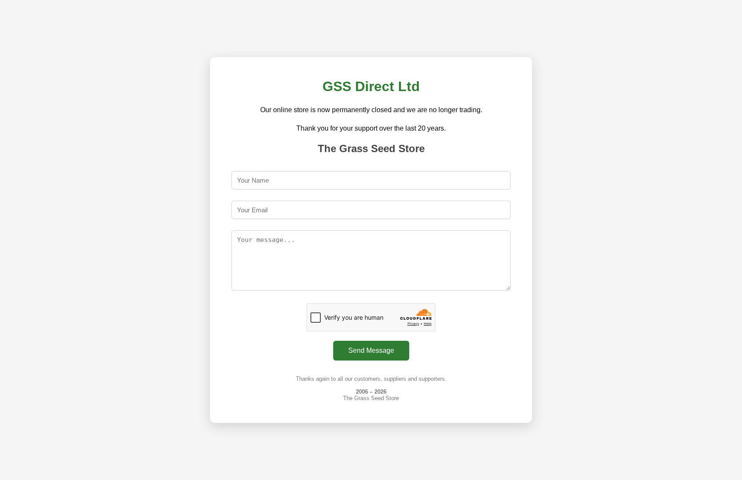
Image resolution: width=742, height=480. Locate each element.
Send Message (371, 350)
